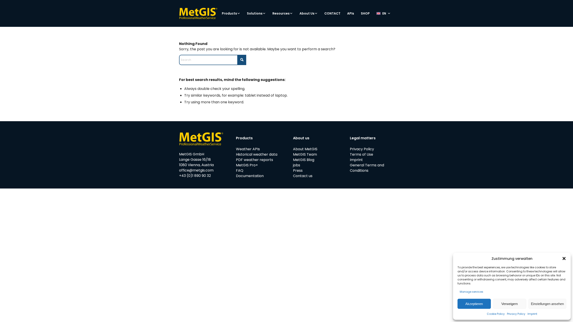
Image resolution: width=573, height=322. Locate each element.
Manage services (471, 292)
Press (298, 170)
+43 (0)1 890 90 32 (195, 175)
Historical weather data (256, 154)
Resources (281, 13)
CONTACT (332, 13)
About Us (306, 13)
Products (229, 13)
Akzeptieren (474, 304)
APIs (350, 13)
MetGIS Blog (303, 159)
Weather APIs (248, 149)
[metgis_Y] (198, 13)
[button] (564, 258)
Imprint (532, 314)
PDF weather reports (254, 159)
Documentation (250, 175)
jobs (296, 165)
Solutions (255, 13)
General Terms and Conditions (367, 168)
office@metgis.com (196, 170)
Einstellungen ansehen (547, 304)
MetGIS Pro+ (247, 165)
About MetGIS (305, 149)
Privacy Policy (516, 314)
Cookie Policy (496, 314)
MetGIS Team (305, 154)
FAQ (239, 170)
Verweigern (509, 304)
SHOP (365, 13)
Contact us (302, 175)
